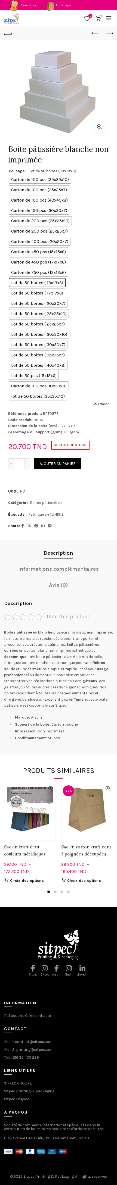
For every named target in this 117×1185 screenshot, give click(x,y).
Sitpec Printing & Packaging (48, 1176)
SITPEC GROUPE (18, 1083)
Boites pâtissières (46, 502)
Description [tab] (58, 553)
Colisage (17, 171)
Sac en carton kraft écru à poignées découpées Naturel (86, 854)
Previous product (95, 33)
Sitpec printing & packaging (29, 1091)
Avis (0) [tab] (58, 585)
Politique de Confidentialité (27, 1015)
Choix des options (27, 880)
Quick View (51, 789)
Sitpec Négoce (16, 1099)
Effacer (103, 404)
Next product (109, 33)
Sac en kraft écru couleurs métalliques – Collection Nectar (26, 854)
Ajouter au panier (58, 463)
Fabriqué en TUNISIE (45, 514)
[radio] (40, 179)
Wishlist (90, 15)
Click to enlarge (99, 127)
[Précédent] (8, 33)
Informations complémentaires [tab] (58, 569)
